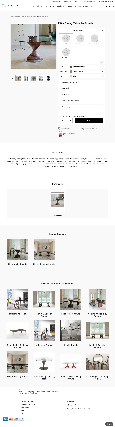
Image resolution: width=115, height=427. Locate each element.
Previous (9, 46)
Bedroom (69, 6)
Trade (76, 1)
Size (71, 30)
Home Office (49, 6)
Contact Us (25, 407)
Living (32, 6)
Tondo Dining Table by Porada (70, 377)
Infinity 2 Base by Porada (44, 315)
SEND (89, 120)
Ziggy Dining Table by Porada (17, 346)
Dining (39, 6)
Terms (23, 413)
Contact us (62, 134)
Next (56, 75)
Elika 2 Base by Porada (44, 264)
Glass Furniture (32, 16)
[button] (109, 6)
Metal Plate (71, 71)
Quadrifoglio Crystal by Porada (97, 377)
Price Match (67, 1)
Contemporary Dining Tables (21, 16)
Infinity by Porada (17, 314)
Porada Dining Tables (42, 16)
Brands (85, 6)
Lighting (78, 6)
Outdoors (60, 6)
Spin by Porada (71, 345)
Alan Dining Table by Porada (97, 315)
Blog (92, 6)
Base (72, 67)
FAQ (22, 410)
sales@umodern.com (88, 1)
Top (68, 76)
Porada (60, 20)
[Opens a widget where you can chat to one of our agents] (109, 424)
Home (11, 16)
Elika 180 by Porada (17, 264)
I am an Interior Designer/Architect (74, 116)
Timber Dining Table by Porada (44, 377)
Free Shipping (55, 1)
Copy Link (72, 133)
